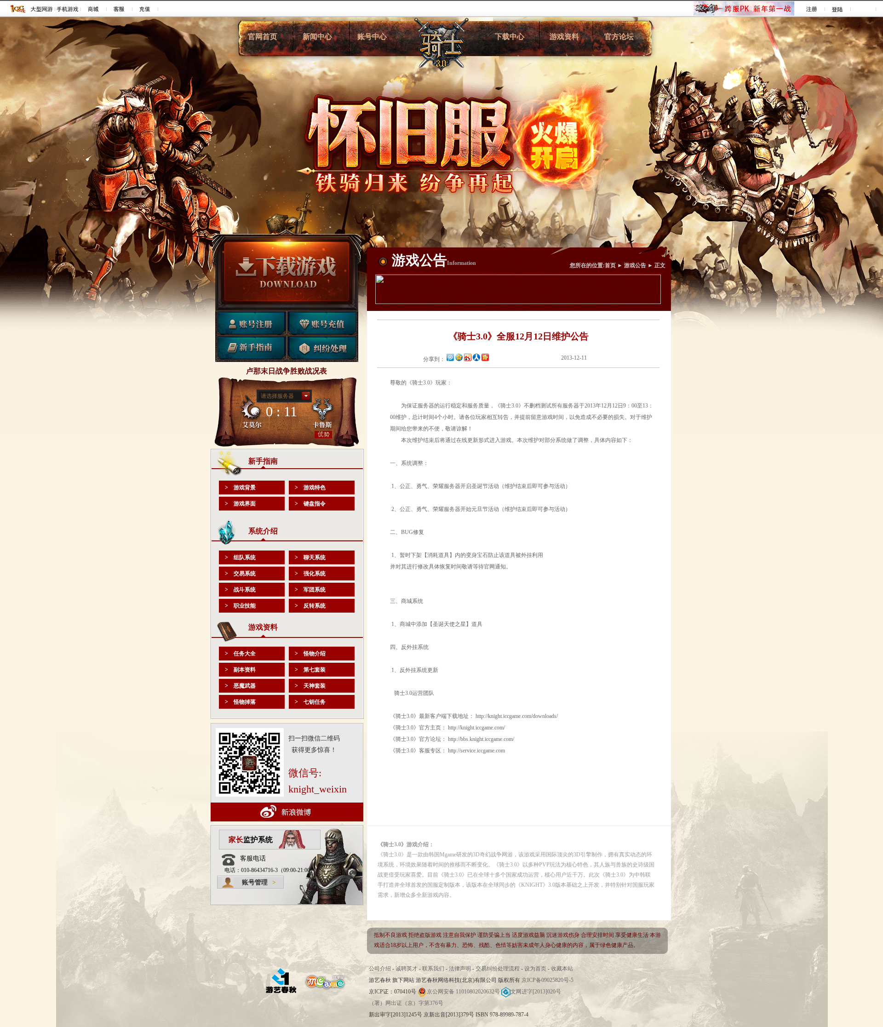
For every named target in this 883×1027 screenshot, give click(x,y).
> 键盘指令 (310, 503)
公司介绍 (380, 968)
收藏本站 (562, 968)
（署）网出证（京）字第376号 (406, 1003)
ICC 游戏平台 (18, 9)
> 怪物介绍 (310, 653)
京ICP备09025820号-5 (547, 980)
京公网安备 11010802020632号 (463, 991)
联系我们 (433, 968)
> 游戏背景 (240, 487)
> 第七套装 (310, 669)
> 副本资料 (240, 669)
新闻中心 (317, 36)
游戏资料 (564, 36)
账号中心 (372, 36)
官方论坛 (619, 36)
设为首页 (535, 968)
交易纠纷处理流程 (498, 968)
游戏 (42, 9)
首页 (610, 265)
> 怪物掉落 (240, 702)
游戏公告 (635, 265)
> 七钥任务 (310, 702)
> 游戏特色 (310, 487)
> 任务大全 (240, 653)
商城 (93, 9)
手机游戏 (67, 9)
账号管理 (259, 882)
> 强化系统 (310, 573)
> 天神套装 (310, 686)
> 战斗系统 (240, 589)
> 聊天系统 (310, 557)
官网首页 (262, 36)
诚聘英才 (407, 968)
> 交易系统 (240, 573)
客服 (119, 9)
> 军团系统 (310, 589)
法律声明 (460, 968)
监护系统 (251, 839)
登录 (837, 9)
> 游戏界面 (240, 503)
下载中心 (509, 36)
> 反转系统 (310, 605)
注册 (812, 9)
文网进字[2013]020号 (535, 991)
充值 (145, 9)
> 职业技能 (240, 605)
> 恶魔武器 (240, 686)
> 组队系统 (240, 557)
